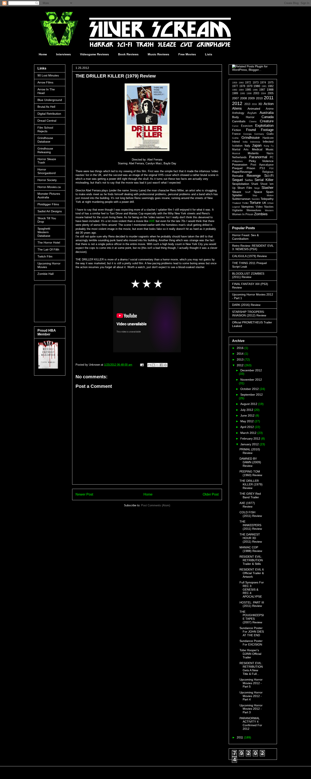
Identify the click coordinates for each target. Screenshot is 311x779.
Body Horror (243, 117)
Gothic (235, 138)
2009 (251, 98)
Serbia (249, 180)
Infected (268, 141)
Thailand (236, 203)
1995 (242, 93)
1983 (234, 90)
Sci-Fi (269, 176)
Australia (267, 113)
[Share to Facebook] (161, 365)
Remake (237, 175)
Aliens (237, 108)
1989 (235, 93)
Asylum (252, 113)
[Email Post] (142, 364)
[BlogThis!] (153, 365)
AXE (152, 221)
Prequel (237, 168)
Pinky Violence (261, 161)
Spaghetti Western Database (43, 232)
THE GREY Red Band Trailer (250, 495)
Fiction (236, 130)
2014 (240, 353)
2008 (243, 98)
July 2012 (247, 409)
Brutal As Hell (46, 106)
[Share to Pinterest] (165, 365)
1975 (271, 82)
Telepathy (267, 198)
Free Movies (187, 54)
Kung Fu (269, 145)
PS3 (262, 168)
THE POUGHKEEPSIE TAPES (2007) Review (251, 617)
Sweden (256, 199)
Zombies (261, 214)
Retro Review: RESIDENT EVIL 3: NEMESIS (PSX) (253, 247)
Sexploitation (240, 183)
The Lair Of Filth (48, 249)
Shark (254, 183)
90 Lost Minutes (48, 75)
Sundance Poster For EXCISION (251, 642)
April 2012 (247, 427)
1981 (264, 86)
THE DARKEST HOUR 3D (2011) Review (250, 538)
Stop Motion (263, 195)
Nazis (270, 153)
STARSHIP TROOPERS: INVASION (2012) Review (249, 313)
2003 (256, 93)
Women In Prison (242, 214)
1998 (249, 93)
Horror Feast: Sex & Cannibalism (245, 236)
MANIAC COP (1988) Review (250, 549)
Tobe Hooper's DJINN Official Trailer (250, 653)
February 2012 (250, 438)
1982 (271, 86)
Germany (259, 134)
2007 (235, 98)
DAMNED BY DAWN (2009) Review (250, 462)
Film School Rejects (45, 129)
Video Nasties (265, 206)
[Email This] (149, 365)
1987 (262, 89)
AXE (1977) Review (247, 504)
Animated (254, 108)
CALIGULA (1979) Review (249, 256)
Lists (208, 54)
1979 (249, 86)
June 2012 (247, 415)
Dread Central (46, 120)
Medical (257, 149)
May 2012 (247, 421)
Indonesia (255, 141)
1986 (255, 90)
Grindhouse (250, 138)
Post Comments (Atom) (155, 505)
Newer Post (84, 494)
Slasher (267, 188)
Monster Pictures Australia (48, 195)
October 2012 (250, 389)
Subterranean (241, 198)
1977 (235, 86)
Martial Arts (240, 149)
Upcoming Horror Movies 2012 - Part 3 (251, 709)
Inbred (236, 141)
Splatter (237, 195)
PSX (271, 168)
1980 (256, 86)
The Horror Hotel (48, 242)
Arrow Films (45, 82)
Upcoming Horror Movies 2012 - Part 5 (251, 683)
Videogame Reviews (94, 54)
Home (43, 54)
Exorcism (247, 125)
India (245, 141)
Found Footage (260, 130)
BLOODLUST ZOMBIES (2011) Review (248, 275)
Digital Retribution (49, 113)
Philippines (237, 161)
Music (270, 149)
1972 (248, 82)
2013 (247, 104)
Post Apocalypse (262, 164)
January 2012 (250, 444)
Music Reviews (158, 54)
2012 (237, 103)
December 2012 (251, 370)
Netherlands (239, 157)
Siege (257, 188)
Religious (268, 171)
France (236, 133)
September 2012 (251, 394)
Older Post (211, 494)
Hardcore (268, 137)
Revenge (254, 176)
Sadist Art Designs (49, 211)
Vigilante (237, 210)
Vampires (247, 206)
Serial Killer (264, 180)
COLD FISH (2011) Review (250, 514)
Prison (251, 168)
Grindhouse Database (45, 139)
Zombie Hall (45, 273)
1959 (234, 82)
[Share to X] (157, 365)
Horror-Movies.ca (49, 187)
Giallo (270, 133)
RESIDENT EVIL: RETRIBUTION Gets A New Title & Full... (251, 668)
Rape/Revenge (242, 171)
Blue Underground (49, 100)
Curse (235, 126)
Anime (270, 108)
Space (258, 191)
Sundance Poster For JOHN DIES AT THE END (251, 631)
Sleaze (236, 191)
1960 (241, 82)
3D (260, 104)
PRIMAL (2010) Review (249, 451)
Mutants (253, 153)
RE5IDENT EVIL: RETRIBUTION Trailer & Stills (251, 560)
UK (264, 202)
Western (269, 210)
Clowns (253, 121)
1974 (263, 82)
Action (269, 104)
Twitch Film (44, 256)
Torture (255, 203)
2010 (259, 98)
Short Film (244, 187)
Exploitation (264, 126)
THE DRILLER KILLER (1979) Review (251, 484)
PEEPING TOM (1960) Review (250, 473)
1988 (270, 89)
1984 (241, 90)
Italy (247, 145)
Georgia (247, 134)
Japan (256, 145)
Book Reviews (128, 54)
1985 (248, 89)
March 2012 (248, 432)
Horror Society (47, 180)
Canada (267, 117)
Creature (267, 121)
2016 (254, 104)
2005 (271, 93)
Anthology (238, 113)
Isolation (237, 145)
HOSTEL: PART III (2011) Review (251, 604)
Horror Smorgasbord (46, 171)
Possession (239, 164)
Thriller (245, 203)
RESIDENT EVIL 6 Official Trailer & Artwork (251, 573)
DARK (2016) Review (246, 304)
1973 (256, 82)
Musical (236, 153)
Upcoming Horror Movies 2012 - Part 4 (251, 696)
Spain (270, 191)
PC (272, 157)
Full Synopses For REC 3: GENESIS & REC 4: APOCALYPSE (251, 589)
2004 (263, 93)
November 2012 (251, 379)
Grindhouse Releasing (45, 150)
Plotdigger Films (48, 204)
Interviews (63, 54)
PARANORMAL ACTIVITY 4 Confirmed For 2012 (250, 723)
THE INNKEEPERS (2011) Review (250, 525)
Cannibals (238, 121)
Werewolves (253, 210)
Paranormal (258, 157)
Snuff (247, 192)
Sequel (237, 180)
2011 (269, 97)
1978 (242, 86)
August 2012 (249, 404)
